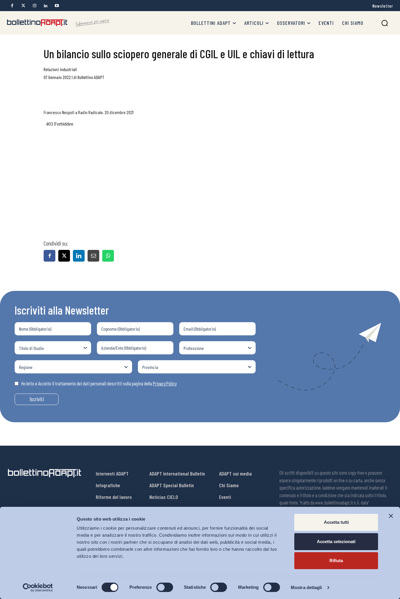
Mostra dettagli (306, 587)
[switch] (164, 587)
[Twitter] (23, 6)
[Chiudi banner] (391, 516)
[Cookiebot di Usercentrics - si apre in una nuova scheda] (38, 587)
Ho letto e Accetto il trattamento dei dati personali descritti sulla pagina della (99, 383)
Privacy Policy (165, 383)
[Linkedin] (45, 6)
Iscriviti (37, 399)
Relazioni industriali (60, 69)
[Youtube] (57, 6)
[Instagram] (34, 6)
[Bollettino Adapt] (58, 23)
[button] (384, 23)
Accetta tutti (336, 522)
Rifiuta (336, 560)
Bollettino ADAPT (91, 77)
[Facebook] (12, 6)
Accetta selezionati (336, 541)
